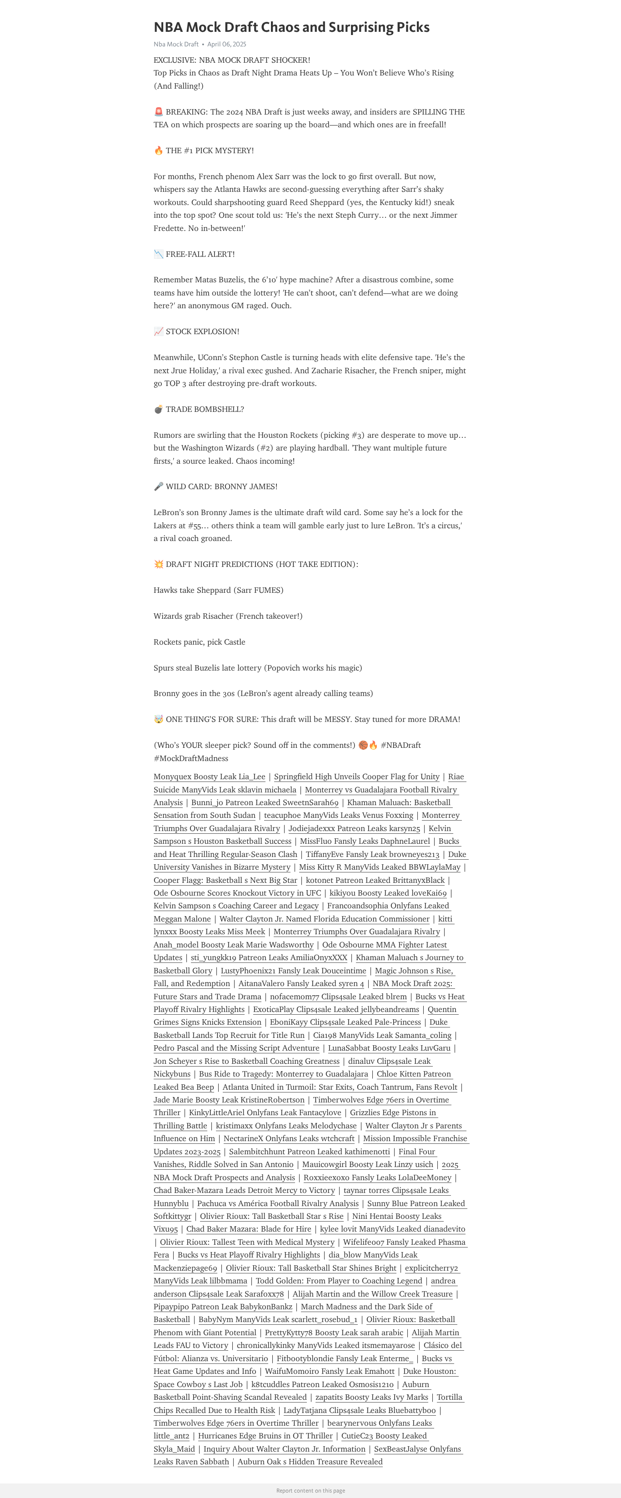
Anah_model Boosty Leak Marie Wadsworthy (234, 945)
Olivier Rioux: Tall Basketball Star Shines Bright (311, 1268)
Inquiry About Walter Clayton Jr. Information (285, 1449)
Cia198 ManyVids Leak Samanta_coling (382, 1035)
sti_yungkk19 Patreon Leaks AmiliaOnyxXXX (269, 957)
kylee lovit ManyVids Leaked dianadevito (393, 1229)
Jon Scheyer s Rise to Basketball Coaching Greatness (247, 1061)
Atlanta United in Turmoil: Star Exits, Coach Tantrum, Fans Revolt (340, 1087)
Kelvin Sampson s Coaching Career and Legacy (236, 906)
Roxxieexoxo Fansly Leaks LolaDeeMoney (377, 1177)
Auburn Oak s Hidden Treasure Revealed (310, 1462)
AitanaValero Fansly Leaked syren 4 (301, 983)
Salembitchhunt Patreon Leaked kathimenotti (309, 1152)
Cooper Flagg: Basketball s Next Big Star (225, 880)
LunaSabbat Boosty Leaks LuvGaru (389, 1048)
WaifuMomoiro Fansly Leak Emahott (330, 1371)
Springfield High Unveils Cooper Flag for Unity (357, 777)
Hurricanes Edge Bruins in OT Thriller (265, 1436)
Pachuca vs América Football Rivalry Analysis (278, 1203)
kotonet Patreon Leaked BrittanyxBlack (375, 880)
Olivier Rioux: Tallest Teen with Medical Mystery (247, 1242)
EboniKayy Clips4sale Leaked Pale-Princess (345, 1022)
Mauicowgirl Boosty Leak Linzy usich (367, 1164)
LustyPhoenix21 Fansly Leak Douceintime (293, 971)
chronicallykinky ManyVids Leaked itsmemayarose (326, 1345)
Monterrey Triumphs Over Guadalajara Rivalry (357, 932)
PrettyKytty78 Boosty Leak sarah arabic (334, 1333)
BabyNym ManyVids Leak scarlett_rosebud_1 (278, 1319)
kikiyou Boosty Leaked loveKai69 (388, 893)
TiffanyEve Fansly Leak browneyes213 (373, 854)
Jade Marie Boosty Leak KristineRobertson (229, 1100)
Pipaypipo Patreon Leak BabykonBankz (223, 1307)
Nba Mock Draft (176, 44)
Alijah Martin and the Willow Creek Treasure (373, 1294)
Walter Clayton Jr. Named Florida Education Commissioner (325, 919)
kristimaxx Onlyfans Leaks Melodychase (286, 1126)
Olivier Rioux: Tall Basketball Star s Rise (272, 1216)
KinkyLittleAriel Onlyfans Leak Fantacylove (265, 1112)
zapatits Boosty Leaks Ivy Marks (372, 1397)
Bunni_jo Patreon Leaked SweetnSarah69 (265, 802)
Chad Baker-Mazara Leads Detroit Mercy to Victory (244, 1190)
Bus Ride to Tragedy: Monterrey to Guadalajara (283, 1074)
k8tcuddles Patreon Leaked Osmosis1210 (322, 1384)
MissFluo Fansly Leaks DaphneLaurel (365, 841)
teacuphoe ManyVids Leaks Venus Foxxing (338, 815)
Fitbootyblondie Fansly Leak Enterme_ (345, 1358)
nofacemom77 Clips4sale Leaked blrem (338, 997)
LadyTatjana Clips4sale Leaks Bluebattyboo (360, 1410)
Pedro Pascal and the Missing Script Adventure (237, 1048)
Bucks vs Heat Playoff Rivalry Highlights (249, 1255)
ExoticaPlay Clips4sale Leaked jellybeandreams (336, 1009)
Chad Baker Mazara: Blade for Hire (248, 1229)
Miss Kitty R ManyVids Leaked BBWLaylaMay (380, 867)
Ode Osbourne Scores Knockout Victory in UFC (237, 893)
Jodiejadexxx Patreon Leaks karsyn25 (354, 828)
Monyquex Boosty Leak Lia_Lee (209, 777)
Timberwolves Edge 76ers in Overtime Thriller (236, 1423)
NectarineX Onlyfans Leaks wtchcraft (289, 1138)
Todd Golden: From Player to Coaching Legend (339, 1281)
